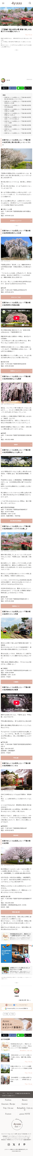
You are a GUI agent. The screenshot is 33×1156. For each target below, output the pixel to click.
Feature (8, 1114)
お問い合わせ (18, 1134)
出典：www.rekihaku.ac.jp (7, 467)
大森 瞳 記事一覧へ (24, 1000)
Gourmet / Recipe (8, 1104)
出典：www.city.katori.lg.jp (7, 790)
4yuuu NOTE (24, 1114)
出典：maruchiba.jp (5, 261)
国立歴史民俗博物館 (15, 521)
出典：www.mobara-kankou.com (24, 26)
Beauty (24, 1100)
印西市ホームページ (15, 371)
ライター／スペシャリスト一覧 (21, 1138)
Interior (25, 1104)
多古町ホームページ (15, 220)
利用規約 (5, 1136)
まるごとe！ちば (16, 297)
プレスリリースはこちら (7, 1134)
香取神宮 (15, 835)
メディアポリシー (12, 1136)
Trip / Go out (8, 1108)
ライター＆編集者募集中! (25, 1139)
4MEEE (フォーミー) (12, 1139)
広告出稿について (26, 1134)
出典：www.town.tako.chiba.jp (8, 169)
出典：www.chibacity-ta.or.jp (7, 404)
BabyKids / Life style (25, 1109)
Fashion (8, 1100)
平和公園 (15, 758)
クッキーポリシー (7, 1138)
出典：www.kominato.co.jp (7, 639)
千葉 (7, 1014)
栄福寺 (16, 444)
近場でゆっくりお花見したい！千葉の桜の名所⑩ (17, 133)
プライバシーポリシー (23, 1136)
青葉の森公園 (16, 912)
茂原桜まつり (16, 606)
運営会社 (3, 1139)
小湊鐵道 (15, 682)
